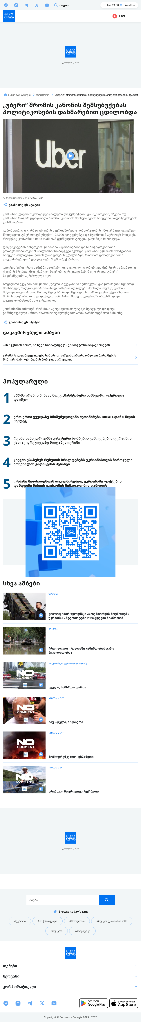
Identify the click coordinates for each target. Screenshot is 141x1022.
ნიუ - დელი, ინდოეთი (65, 722)
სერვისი (11, 976)
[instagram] (16, 5)
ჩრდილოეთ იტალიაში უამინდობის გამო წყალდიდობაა (81, 651)
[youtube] (47, 5)
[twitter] (37, 5)
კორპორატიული (19, 986)
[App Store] (123, 1003)
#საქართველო (47, 921)
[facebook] (6, 5)
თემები (10, 965)
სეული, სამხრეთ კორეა (67, 687)
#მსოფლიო (76, 921)
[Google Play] (93, 1003)
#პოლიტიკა (82, 931)
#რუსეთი (56, 931)
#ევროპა (20, 921)
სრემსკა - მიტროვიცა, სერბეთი (73, 791)
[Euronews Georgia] (9, 16)
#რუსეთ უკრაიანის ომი (112, 921)
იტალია (53, 628)
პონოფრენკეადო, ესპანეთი (71, 757)
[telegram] (26, 5)
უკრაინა (53, 594)
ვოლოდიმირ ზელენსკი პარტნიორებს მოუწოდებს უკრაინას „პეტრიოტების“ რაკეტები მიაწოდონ (88, 616)
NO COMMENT (56, 698)
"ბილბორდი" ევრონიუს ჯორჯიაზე (67, 663)
